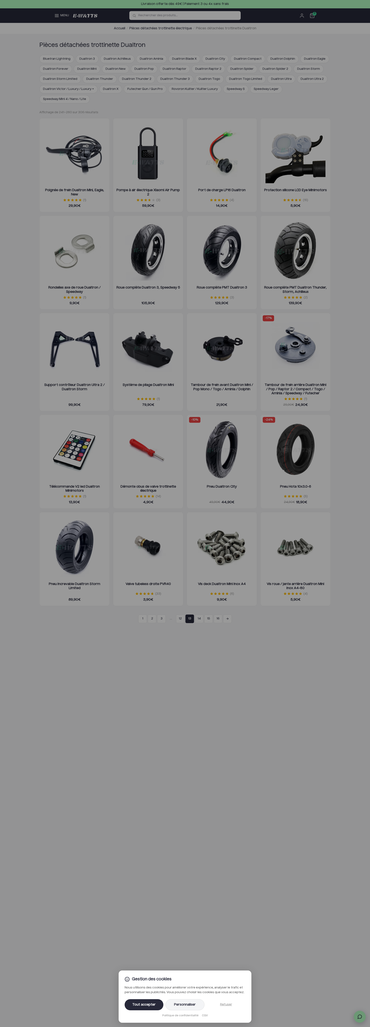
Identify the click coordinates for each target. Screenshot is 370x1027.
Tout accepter (144, 1004)
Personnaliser (185, 1004)
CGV (205, 1015)
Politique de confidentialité (180, 1015)
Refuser (226, 1004)
